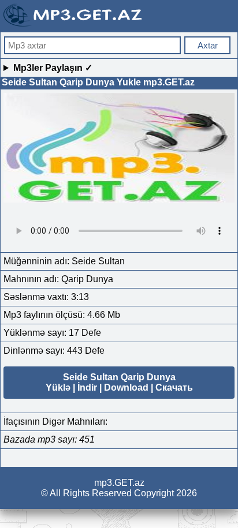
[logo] (74, 25)
